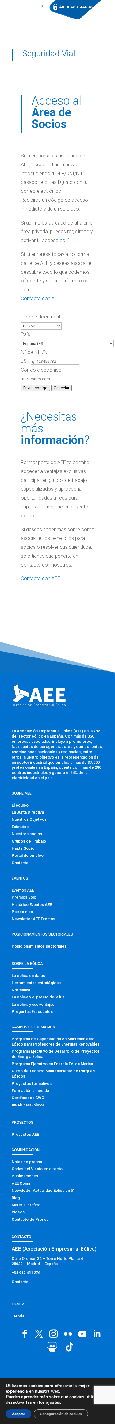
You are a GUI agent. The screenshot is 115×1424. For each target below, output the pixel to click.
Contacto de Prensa (30, 1219)
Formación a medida (30, 1090)
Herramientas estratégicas (36, 983)
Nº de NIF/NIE (36, 352)
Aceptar (18, 1413)
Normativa (21, 990)
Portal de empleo (28, 855)
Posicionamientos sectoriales (39, 946)
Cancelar (61, 388)
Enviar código (35, 388)
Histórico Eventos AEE (32, 904)
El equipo (20, 805)
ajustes (53, 1402)
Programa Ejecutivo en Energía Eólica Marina (52, 1064)
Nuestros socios (27, 833)
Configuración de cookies (61, 1413)
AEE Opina (21, 1183)
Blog (16, 1197)
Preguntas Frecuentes (32, 1011)
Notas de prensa (27, 1161)
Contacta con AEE (40, 298)
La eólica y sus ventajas (33, 1004)
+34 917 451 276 (26, 1272)
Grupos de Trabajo (29, 841)
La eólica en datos (28, 975)
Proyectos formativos (32, 1083)
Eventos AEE (23, 890)
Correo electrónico (41, 370)
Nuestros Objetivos (29, 819)
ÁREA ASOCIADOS (76, 7)
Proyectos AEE (25, 1134)
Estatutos (20, 826)
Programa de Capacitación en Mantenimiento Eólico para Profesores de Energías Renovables (56, 1041)
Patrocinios (22, 911)
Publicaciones (25, 1176)
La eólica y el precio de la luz (38, 997)
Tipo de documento (42, 317)
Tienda (18, 1316)
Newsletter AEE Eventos (33, 918)
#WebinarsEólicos (28, 1105)
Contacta (20, 862)
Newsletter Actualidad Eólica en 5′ (43, 1190)
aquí (64, 240)
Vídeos (18, 1212)
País (25, 334)
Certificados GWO (28, 1097)
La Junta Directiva (28, 812)
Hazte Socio (23, 848)
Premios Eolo (24, 897)
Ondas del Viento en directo (37, 1169)
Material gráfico (26, 1205)
